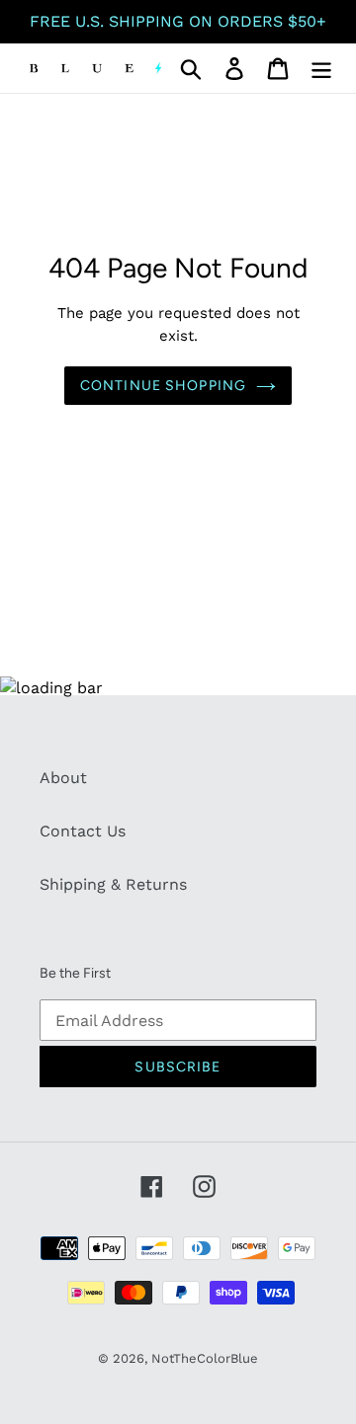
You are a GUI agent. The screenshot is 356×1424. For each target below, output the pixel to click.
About (63, 777)
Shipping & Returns (113, 884)
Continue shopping (163, 385)
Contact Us (83, 831)
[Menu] (321, 68)
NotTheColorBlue (204, 1358)
